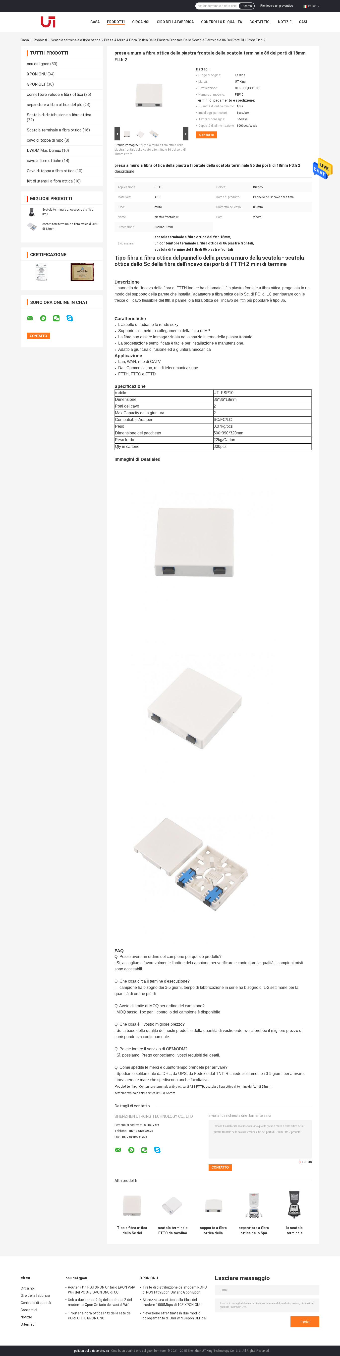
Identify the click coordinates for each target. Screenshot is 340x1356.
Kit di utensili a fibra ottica (50, 181)
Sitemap (28, 1324)
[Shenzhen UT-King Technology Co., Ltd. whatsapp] (46, 318)
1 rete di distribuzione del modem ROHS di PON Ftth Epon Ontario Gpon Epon (175, 1289)
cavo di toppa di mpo (45, 140)
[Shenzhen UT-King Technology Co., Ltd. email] (33, 318)
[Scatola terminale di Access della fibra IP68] (32, 212)
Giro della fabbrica (175, 22)
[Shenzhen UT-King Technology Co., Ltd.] (48, 21)
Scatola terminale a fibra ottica (76, 40)
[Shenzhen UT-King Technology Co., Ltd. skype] (72, 318)
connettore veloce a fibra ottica (55, 94)
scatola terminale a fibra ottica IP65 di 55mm (144, 1093)
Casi (303, 22)
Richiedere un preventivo (276, 5)
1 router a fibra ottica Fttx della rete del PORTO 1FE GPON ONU (99, 1315)
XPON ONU (37, 74)
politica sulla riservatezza (91, 1351)
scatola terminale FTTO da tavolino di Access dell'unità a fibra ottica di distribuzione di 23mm (172, 1230)
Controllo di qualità (221, 22)
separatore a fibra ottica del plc (54, 104)
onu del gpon (38, 63)
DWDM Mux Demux (44, 150)
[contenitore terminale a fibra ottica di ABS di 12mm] (32, 226)
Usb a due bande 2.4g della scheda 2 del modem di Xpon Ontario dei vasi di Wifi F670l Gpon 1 (100, 1303)
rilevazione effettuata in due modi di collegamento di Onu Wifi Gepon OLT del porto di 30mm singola (175, 1316)
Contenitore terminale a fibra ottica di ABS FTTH (171, 1086)
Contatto (206, 135)
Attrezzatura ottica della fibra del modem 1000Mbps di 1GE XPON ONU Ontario (172, 1303)
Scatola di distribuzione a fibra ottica (59, 115)
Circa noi (140, 22)
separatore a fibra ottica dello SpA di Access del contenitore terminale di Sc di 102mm (254, 1230)
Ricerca (246, 6)
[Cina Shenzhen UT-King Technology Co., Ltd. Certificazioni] (41, 272)
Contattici (260, 22)
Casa (95, 22)
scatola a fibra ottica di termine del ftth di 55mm (238, 1086)
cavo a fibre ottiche (44, 160)
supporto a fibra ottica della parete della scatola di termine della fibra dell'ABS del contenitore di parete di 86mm (213, 1230)
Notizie (284, 22)
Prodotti (116, 22)
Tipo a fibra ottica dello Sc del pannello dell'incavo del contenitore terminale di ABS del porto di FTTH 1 (132, 1230)
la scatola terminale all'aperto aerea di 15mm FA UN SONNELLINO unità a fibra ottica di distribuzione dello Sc (294, 1230)
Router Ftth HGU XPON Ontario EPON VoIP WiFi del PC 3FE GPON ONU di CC (101, 1289)
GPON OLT (36, 84)
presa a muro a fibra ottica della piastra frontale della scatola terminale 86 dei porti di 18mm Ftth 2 (150, 149)
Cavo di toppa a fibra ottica (50, 171)
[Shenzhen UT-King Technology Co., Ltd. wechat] (59, 318)
